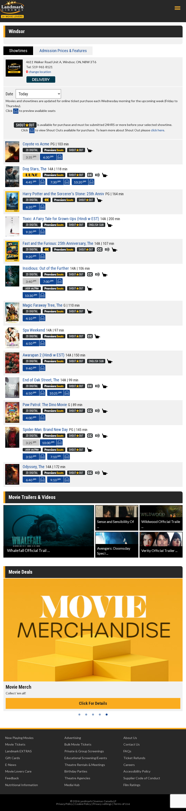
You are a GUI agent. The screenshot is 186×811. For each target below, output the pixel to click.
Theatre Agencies (77, 778)
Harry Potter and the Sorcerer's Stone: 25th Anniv (63, 193)
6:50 (31, 343)
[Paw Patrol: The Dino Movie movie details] (12, 422)
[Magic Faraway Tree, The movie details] (12, 322)
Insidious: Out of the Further (46, 268)
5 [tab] (106, 714)
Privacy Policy (64, 804)
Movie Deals (20, 572)
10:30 (31, 295)
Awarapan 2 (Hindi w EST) (43, 355)
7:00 (48, 281)
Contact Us (131, 744)
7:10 (55, 456)
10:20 (80, 181)
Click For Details (93, 703)
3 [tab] (93, 714)
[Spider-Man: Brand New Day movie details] (12, 446)
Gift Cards (12, 758)
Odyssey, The (33, 466)
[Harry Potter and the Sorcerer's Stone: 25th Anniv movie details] (12, 211)
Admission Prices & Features (63, 50)
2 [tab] (86, 714)
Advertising (72, 738)
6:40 (31, 479)
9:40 (31, 368)
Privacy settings (102, 804)
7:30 (55, 181)
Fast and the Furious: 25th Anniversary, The (58, 243)
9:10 (55, 479)
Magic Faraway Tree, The (42, 305)
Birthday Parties (75, 771)
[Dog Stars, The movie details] (12, 186)
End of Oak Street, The (41, 380)
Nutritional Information (21, 785)
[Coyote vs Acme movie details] (12, 161)
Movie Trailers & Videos (32, 497)
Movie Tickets (15, 744)
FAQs (127, 751)
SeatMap (59, 157)
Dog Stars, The (34, 168)
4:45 (31, 181)
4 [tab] (100, 714)
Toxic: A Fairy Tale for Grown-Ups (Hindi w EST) (61, 218)
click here (157, 130)
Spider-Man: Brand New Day (45, 429)
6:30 (48, 156)
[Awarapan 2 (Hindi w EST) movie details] (12, 372)
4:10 (31, 318)
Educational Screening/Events (85, 758)
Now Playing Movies (19, 738)
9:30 (31, 231)
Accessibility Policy (136, 771)
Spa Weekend (34, 330)
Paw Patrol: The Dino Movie (45, 404)
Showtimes (18, 50)
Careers (129, 765)
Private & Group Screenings (84, 751)
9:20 (31, 256)
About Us (130, 738)
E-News (10, 765)
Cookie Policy (83, 804)
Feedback (12, 778)
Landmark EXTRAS (18, 751)
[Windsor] (14, 75)
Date (9, 93)
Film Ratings (131, 785)
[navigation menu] (177, 8)
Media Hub (72, 785)
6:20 (31, 206)
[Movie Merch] (93, 630)
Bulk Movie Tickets (77, 744)
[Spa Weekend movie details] (12, 347)
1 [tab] (79, 714)
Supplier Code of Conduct (141, 778)
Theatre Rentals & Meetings (84, 765)
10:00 (48, 442)
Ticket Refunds (134, 758)
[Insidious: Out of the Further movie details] (12, 285)
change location (39, 72)
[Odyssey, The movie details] (12, 483)
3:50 (31, 456)
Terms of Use (122, 804)
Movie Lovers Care (18, 771)
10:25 (55, 392)
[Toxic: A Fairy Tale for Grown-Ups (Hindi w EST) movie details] (12, 235)
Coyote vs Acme (36, 144)
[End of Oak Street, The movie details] (12, 397)
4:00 (31, 417)
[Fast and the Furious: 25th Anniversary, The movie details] (12, 260)
